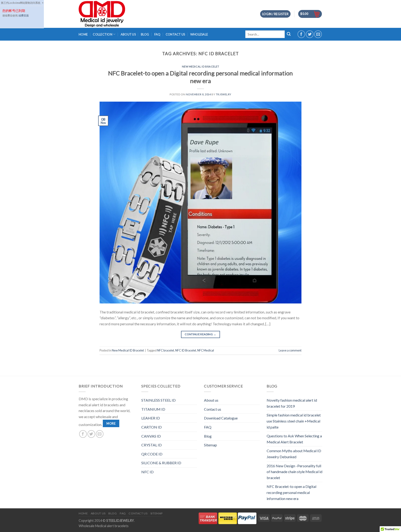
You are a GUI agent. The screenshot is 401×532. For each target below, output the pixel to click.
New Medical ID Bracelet (200, 66)
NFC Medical (205, 350)
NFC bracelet (165, 350)
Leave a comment (290, 350)
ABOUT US (128, 34)
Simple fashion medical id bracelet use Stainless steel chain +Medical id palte (294, 421)
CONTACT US (175, 34)
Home (83, 34)
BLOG (145, 34)
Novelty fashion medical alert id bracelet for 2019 (292, 403)
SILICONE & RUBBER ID (161, 463)
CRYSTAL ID (151, 445)
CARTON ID (151, 427)
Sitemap (210, 445)
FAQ (157, 34)
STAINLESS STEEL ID (158, 400)
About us (211, 400)
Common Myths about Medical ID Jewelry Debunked (294, 453)
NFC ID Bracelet (185, 350)
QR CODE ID (151, 454)
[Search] (289, 34)
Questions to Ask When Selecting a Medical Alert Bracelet (294, 439)
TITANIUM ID (153, 409)
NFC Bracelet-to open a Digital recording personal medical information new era (291, 492)
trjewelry (223, 94)
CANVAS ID (151, 436)
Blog (208, 436)
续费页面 (24, 15)
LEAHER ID (150, 418)
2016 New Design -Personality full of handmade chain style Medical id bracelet (294, 472)
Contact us (212, 409)
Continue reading (200, 334)
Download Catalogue (221, 418)
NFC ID (147, 472)
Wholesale (199, 34)
